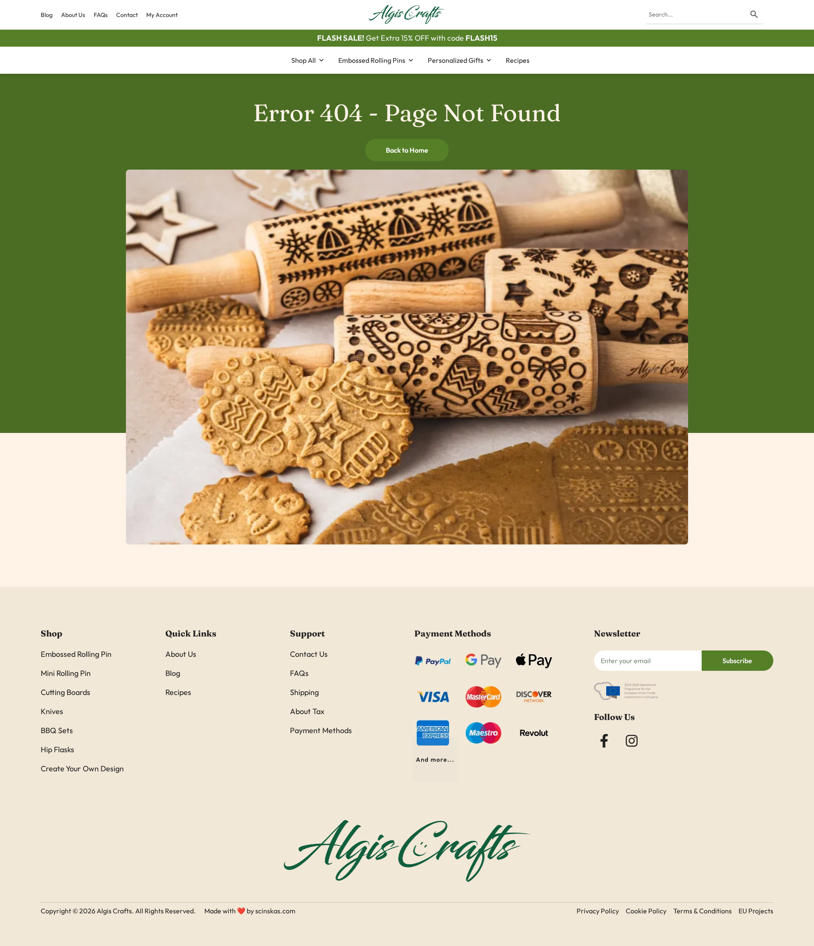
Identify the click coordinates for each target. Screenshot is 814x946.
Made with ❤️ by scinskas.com (249, 911)
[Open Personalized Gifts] (488, 60)
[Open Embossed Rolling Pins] (410, 60)
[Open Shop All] (321, 60)
